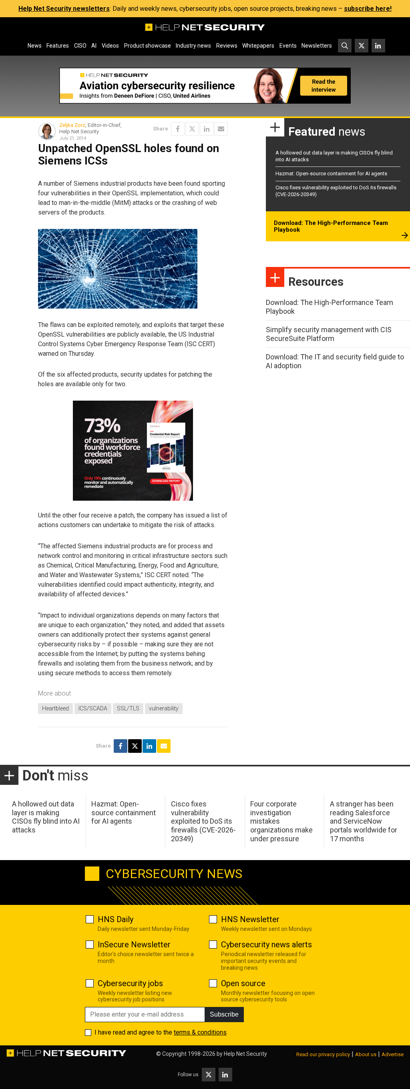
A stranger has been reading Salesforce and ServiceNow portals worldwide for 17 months (363, 821)
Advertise (393, 1054)
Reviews (226, 45)
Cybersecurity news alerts (266, 944)
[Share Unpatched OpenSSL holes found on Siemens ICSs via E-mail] (221, 129)
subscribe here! (368, 8)
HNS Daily (115, 919)
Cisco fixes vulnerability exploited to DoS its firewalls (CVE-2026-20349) (203, 821)
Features (57, 45)
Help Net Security (245, 1054)
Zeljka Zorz (72, 125)
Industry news (193, 45)
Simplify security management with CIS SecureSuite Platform (329, 334)
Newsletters (316, 45)
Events (288, 45)
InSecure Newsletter (134, 944)
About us (365, 1054)
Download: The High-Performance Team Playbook (331, 226)
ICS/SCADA (92, 708)
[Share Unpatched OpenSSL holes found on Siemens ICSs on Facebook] (178, 129)
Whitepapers (258, 45)
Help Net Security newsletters (64, 8)
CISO (80, 45)
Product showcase (147, 45)
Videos (110, 45)
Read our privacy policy (323, 1054)
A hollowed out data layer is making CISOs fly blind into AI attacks (46, 817)
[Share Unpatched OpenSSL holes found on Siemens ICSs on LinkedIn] (206, 129)
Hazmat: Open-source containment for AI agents (331, 173)
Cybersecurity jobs (130, 983)
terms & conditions (200, 1032)
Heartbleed (55, 708)
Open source (243, 983)
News (35, 45)
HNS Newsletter (250, 919)
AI (93, 45)
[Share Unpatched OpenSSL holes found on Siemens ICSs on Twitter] (192, 129)
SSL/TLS (128, 708)
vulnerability (164, 708)
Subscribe (224, 1014)
